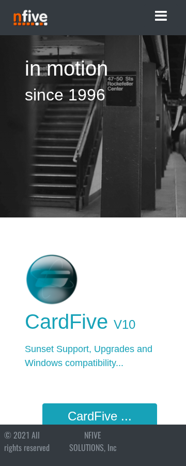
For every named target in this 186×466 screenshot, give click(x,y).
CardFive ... (100, 416)
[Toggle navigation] (161, 16)
